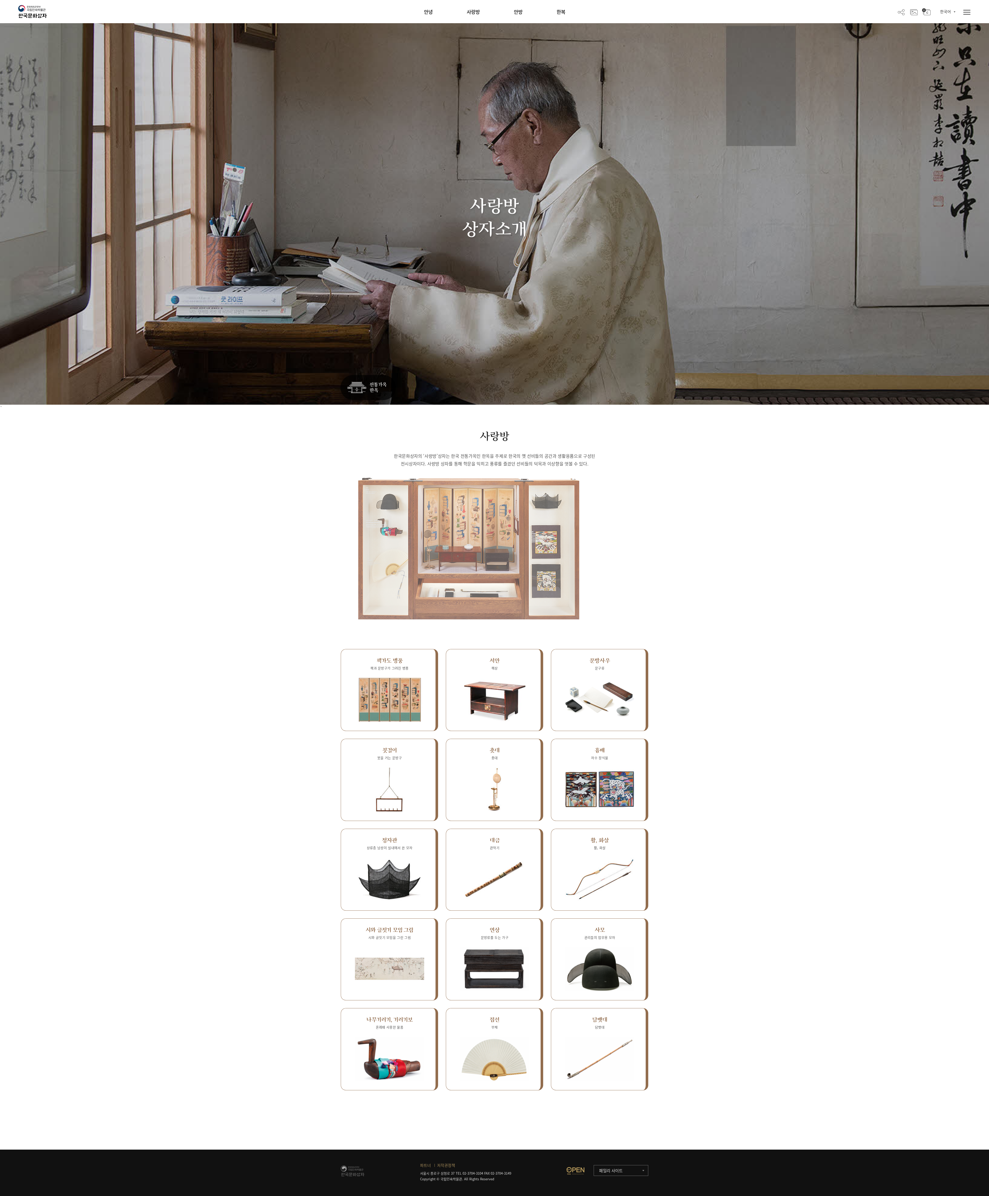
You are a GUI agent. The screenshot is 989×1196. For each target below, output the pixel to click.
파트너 (425, 1165)
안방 (518, 11)
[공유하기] (901, 11)
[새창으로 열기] (575, 1171)
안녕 (428, 11)
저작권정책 (446, 1165)
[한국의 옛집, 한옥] (368, 388)
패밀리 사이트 (611, 1170)
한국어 (945, 11)
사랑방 (473, 11)
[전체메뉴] (967, 12)
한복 (561, 11)
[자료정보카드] (926, 11)
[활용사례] (914, 11)
